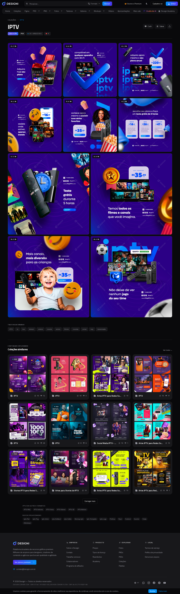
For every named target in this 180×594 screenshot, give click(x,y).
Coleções (12, 20)
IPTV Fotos (50, 509)
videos (40, 329)
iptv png (35, 519)
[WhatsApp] (143, 582)
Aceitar (152, 591)
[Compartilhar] (169, 26)
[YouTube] (164, 582)
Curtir (150, 26)
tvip (92, 329)
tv (17, 329)
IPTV (22, 20)
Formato (94, 3)
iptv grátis (67, 519)
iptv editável (56, 519)
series (58, 329)
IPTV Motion (82, 509)
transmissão (102, 329)
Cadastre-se (157, 3)
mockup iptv (79, 519)
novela (49, 329)
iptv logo (103, 519)
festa (144, 519)
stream (31, 329)
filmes (66, 329)
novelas (75, 329)
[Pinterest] (159, 582)
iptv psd (26, 519)
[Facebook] (154, 582)
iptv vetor (45, 519)
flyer (120, 519)
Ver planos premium (23, 562)
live (23, 329)
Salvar (162, 26)
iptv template (92, 519)
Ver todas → (167, 350)
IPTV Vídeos (61, 509)
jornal (84, 329)
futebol (128, 519)
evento (136, 519)
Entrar (173, 3)
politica (112, 519)
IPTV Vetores (38, 509)
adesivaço (27, 523)
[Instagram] (148, 582)
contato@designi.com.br (26, 569)
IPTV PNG (27, 509)
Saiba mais (163, 591)
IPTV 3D (71, 509)
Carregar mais (90, 501)
